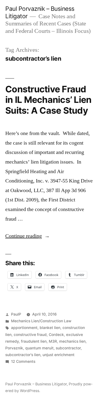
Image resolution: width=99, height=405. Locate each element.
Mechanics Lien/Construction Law (41, 321)
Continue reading (27, 236)
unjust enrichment (58, 354)
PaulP (16, 314)
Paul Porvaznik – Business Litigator (36, 384)
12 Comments (23, 361)
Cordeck (56, 334)
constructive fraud (30, 334)
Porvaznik (14, 348)
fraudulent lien (34, 341)
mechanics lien (72, 341)
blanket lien (50, 327)
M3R (53, 341)
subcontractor (68, 348)
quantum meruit (39, 348)
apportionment (24, 327)
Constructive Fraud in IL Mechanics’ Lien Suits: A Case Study (48, 100)
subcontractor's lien (22, 354)
